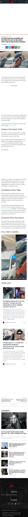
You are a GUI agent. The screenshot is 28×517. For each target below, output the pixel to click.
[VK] (15, 47)
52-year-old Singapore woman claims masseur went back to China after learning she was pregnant (17, 454)
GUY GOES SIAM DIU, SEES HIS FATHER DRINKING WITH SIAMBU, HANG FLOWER (7, 400)
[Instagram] (12, 504)
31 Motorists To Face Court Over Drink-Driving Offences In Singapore (17, 463)
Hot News (10, 460)
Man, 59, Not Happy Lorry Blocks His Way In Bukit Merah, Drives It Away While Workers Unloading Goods (17, 472)
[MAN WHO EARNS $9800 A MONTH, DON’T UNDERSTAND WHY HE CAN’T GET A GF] (4, 445)
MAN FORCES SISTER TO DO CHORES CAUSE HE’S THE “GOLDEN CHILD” (21, 400)
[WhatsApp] (18, 47)
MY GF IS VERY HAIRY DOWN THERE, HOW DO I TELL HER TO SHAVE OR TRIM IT (13, 433)
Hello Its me (7, 430)
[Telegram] (15, 504)
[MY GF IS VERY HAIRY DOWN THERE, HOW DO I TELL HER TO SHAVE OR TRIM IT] (14, 420)
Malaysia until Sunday (6, 208)
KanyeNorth (5, 44)
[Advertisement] (14, 17)
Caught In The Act (4, 36)
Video (10, 36)
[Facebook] (6, 47)
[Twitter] (9, 47)
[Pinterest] (12, 47)
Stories (2, 430)
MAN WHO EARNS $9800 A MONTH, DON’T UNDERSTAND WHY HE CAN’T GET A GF (17, 445)
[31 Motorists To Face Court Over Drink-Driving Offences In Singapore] (4, 463)
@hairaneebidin (12, 125)
